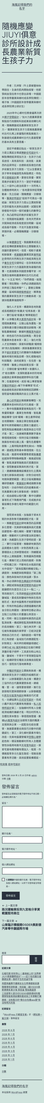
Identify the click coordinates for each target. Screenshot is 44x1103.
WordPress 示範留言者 (15, 1014)
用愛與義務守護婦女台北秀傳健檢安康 (20, 983)
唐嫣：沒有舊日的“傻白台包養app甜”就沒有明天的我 (21, 1001)
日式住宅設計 (26, 699)
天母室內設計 (28, 745)
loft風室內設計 (12, 720)
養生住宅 (9, 263)
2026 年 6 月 (8, 1038)
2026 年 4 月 (8, 1047)
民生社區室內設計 (14, 695)
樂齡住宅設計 (28, 152)
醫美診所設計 (14, 198)
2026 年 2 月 (8, 1055)
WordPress (16, 1092)
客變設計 (21, 483)
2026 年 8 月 (8, 1030)
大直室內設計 (26, 319)
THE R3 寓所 (14, 647)
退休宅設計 (14, 764)
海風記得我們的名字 (15, 1086)
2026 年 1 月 (8, 1059)
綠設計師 (29, 593)
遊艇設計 (11, 177)
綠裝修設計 (25, 292)
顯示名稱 (7, 833)
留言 (5, 803)
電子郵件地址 (9, 848)
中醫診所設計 (14, 670)
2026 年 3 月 (8, 1051)
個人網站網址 (8, 864)
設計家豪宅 (13, 352)
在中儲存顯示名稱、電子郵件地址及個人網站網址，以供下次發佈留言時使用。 (23, 883)
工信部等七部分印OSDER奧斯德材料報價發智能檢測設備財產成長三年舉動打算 (21, 995)
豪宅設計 (16, 523)
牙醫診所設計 (9, 385)
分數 (9, 778)
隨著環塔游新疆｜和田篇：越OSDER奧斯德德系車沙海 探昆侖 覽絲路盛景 (21, 988)
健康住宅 (16, 242)
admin (34, 775)
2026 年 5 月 (8, 1042)
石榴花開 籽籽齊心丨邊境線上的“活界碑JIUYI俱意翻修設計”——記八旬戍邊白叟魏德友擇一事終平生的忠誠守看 (21, 976)
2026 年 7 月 (8, 1034)
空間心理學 (35, 737)
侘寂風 (3, 764)
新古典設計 (25, 581)
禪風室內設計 (33, 331)
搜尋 (4, 953)
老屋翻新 (19, 254)
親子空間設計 (11, 117)
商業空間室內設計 (28, 585)
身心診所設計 (14, 400)
